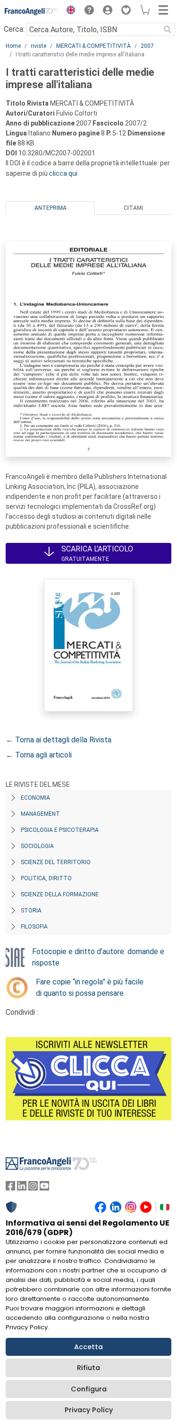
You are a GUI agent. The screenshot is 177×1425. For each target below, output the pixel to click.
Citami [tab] (133, 208)
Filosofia (34, 926)
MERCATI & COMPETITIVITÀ (93, 46)
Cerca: (14, 29)
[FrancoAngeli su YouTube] (44, 1187)
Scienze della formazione (60, 894)
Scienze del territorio (56, 862)
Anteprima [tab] (50, 208)
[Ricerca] (167, 29)
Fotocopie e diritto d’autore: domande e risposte (98, 957)
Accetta (88, 1347)
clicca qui (63, 173)
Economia (35, 797)
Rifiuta (88, 1367)
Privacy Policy (89, 1410)
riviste (38, 46)
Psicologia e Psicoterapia (60, 830)
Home (13, 46)
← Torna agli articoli (39, 754)
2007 (147, 46)
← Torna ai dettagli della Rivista (58, 739)
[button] (68, 11)
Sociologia (37, 846)
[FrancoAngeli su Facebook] (10, 1187)
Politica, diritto (46, 878)
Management (40, 814)
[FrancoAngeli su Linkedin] (21, 1187)
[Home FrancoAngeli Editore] (31, 11)
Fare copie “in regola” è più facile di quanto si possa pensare (89, 987)
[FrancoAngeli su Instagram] (33, 1187)
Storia (31, 910)
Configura (89, 1389)
